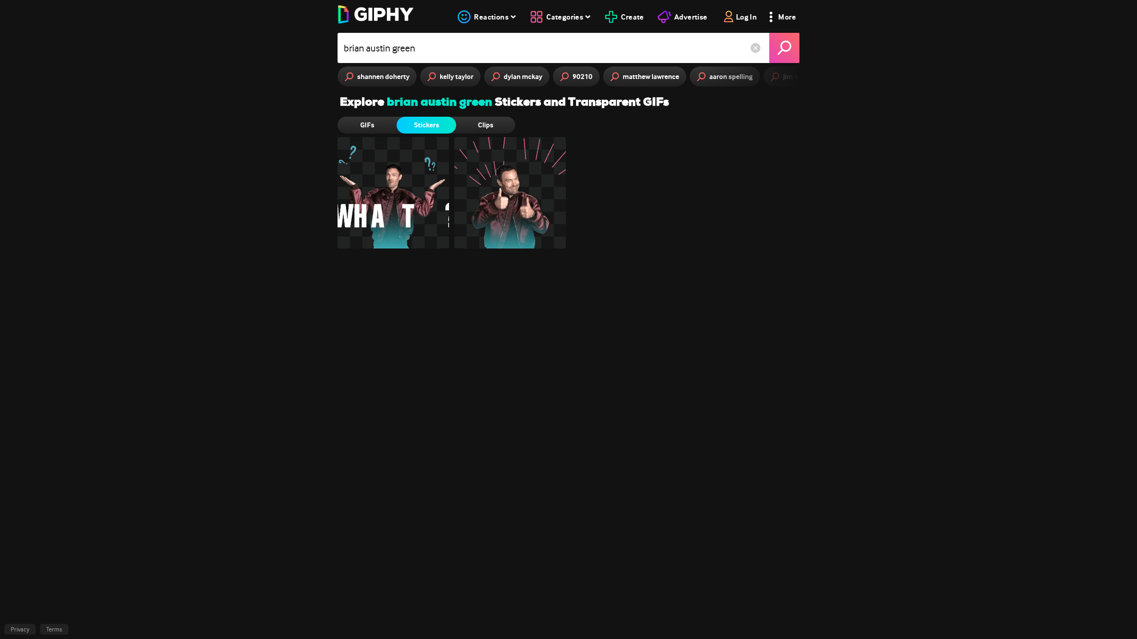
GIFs (367, 125)
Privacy (20, 629)
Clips (485, 125)
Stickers (426, 125)
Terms (54, 629)
